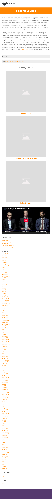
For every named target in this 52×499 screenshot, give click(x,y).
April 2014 (4, 406)
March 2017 (4, 355)
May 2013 (4, 423)
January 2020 (5, 296)
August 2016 (5, 363)
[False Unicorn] (26, 181)
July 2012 (4, 440)
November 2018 (5, 320)
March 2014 (4, 408)
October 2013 (5, 415)
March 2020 (4, 293)
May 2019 (4, 310)
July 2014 (4, 401)
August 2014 (5, 399)
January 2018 (5, 337)
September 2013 (5, 416)
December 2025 (5, 266)
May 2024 (4, 269)
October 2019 (5, 301)
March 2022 (4, 283)
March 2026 (4, 262)
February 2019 (5, 315)
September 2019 (6, 303)
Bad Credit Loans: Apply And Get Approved (12, 247)
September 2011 (5, 456)
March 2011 (4, 466)
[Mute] (46, 233)
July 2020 (4, 286)
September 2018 (6, 324)
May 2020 (4, 290)
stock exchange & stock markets (17, 61)
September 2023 (6, 276)
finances (7, 61)
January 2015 (5, 391)
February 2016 (5, 373)
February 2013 (5, 428)
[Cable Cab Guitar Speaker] (26, 136)
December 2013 (5, 413)
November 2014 (5, 394)
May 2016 (4, 368)
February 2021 (5, 284)
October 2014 (5, 396)
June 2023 (4, 279)
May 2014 (4, 404)
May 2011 (4, 463)
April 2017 (4, 353)
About (46, 3)
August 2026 (5, 253)
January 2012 (5, 449)
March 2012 (4, 445)
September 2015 (5, 382)
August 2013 (5, 418)
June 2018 (4, 329)
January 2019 (5, 317)
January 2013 (5, 430)
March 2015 (4, 387)
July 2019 (4, 307)
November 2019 (5, 300)
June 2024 (4, 267)
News (9, 56)
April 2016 (4, 370)
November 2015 (5, 379)
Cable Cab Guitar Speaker (26, 158)
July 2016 (4, 365)
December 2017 (5, 339)
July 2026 (4, 255)
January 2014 (5, 411)
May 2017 (4, 351)
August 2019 (5, 305)
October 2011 (5, 454)
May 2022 (4, 281)
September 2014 (6, 397)
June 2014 (4, 403)
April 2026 (4, 260)
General (3, 475)
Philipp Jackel (26, 114)
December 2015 (5, 377)
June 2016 (4, 367)
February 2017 (5, 356)
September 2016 (5, 361)
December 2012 (5, 432)
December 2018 (5, 319)
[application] (26, 220)
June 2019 (4, 308)
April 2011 (4, 464)
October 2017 (5, 343)
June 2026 (4, 257)
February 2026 (5, 264)
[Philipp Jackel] (26, 91)
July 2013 (4, 420)
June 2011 (4, 461)
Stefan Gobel (25, 49)
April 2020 (4, 291)
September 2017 (6, 344)
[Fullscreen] (48, 233)
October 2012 (5, 435)
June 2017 (4, 350)
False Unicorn (26, 203)
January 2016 (5, 375)
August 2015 (4, 384)
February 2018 (5, 336)
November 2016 (5, 360)
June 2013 (4, 421)
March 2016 (4, 372)
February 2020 (5, 295)
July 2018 (4, 327)
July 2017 (4, 348)
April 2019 (4, 312)
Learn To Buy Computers (7, 245)
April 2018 (4, 332)
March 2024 (4, 272)
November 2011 (5, 452)
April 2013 (4, 425)
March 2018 (4, 334)
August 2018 (5, 325)
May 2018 (4, 331)
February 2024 (5, 274)
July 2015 (4, 385)
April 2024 (4, 271)
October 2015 (5, 380)
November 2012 (5, 434)
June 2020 (4, 288)
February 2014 (5, 410)
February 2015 (5, 389)
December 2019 (5, 298)
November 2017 (5, 341)
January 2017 (5, 358)
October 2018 (5, 322)
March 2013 (4, 427)
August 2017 (5, 346)
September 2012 (5, 437)
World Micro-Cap (9, 4)
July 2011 (4, 459)
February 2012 (5, 447)
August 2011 (4, 457)
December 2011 (5, 451)
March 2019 (4, 313)
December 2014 (5, 392)
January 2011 (5, 468)
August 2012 (5, 439)
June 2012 (4, 442)
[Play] (3, 233)
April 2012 (4, 444)
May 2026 (4, 259)
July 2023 (4, 277)
